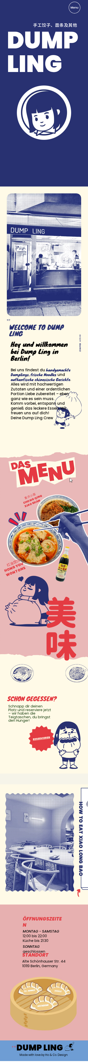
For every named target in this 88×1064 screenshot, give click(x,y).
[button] (42, 472)
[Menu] (74, 7)
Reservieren (41, 738)
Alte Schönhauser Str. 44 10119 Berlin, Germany (44, 963)
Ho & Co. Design (56, 1055)
